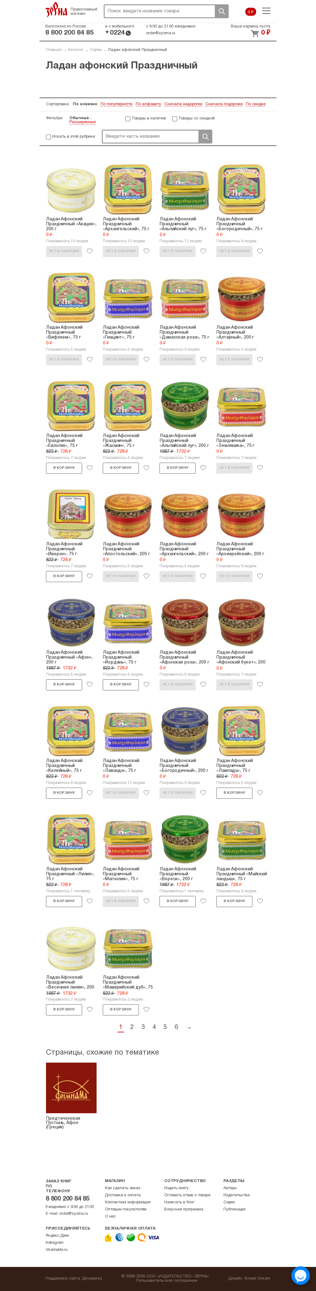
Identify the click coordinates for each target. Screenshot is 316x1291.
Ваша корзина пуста (250, 26)
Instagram (55, 1243)
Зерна (56, 9)
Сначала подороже (224, 104)
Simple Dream (257, 1279)
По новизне (85, 104)
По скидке (255, 104)
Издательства (236, 1195)
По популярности (116, 104)
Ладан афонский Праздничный (137, 50)
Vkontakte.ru (57, 1250)
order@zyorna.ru (160, 33)
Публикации (234, 1209)
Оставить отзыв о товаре (187, 1195)
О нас (110, 1216)
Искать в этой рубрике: (74, 137)
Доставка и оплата (123, 1195)
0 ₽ (251, 12)
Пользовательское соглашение (167, 1281)
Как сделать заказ (122, 1188)
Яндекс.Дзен (57, 1236)
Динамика (92, 1279)
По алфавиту (148, 104)
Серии (96, 50)
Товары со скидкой (196, 118)
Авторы (230, 1188)
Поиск (221, 11)
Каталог (75, 50)
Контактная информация (128, 1202)
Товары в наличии (148, 118)
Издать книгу (176, 1188)
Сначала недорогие (183, 104)
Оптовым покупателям (126, 1209)
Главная (53, 50)
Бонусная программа (183, 1209)
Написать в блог (179, 1202)
